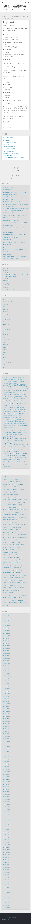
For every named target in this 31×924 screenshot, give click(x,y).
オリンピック (10, 425)
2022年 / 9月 (6, 703)
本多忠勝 (14, 602)
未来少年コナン (15, 415)
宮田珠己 (9, 466)
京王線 (7, 430)
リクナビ (12, 464)
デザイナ (5, 387)
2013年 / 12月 (6, 897)
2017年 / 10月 (6, 822)
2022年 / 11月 (6, 698)
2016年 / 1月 (6, 854)
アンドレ (5, 502)
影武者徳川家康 (6, 392)
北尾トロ (4, 421)
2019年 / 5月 (6, 802)
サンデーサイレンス (17, 428)
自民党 (20, 415)
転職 (4, 306)
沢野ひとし (5, 427)
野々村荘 (5, 547)
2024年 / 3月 (6, 658)
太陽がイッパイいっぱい (8, 479)
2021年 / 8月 (6, 736)
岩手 (15, 522)
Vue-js (11, 377)
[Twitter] (25, 2)
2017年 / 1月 (6, 832)
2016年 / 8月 (6, 842)
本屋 (4, 342)
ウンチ (4, 512)
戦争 (26, 387)
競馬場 (20, 417)
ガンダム (13, 542)
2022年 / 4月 (6, 716)
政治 (4, 367)
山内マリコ (18, 400)
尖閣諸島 (19, 377)
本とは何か (5, 529)
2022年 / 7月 (6, 708)
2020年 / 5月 (6, 771)
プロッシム (5, 482)
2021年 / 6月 (6, 741)
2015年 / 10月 (6, 862)
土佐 (18, 524)
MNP (9, 440)
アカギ (23, 502)
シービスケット (6, 514)
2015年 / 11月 (6, 859)
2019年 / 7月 (6, 797)
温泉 (21, 434)
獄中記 (4, 334)
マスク (20, 453)
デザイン (19, 542)
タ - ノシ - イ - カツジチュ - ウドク (15, 9)
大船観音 (23, 524)
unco (21, 457)
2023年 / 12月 (6, 666)
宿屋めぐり (5, 394)
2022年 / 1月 (6, 723)
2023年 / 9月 (6, 673)
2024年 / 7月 (6, 650)
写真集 (4, 352)
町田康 (24, 457)
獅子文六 (20, 585)
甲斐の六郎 (18, 482)
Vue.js (21, 484)
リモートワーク (7, 127)
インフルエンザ (6, 403)
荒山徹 (24, 423)
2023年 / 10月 (6, 671)
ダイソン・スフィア (17, 590)
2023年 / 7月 (6, 678)
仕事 (4, 304)
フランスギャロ (10, 394)
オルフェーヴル (6, 463)
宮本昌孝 (9, 448)
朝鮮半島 (19, 394)
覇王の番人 (21, 463)
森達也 (4, 430)
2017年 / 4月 (6, 827)
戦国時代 (16, 451)
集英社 (26, 407)
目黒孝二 (4, 423)
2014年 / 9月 (6, 885)
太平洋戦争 (5, 425)
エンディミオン (6, 419)
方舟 (11, 449)
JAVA (22, 461)
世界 (24, 461)
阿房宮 (20, 504)
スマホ (17, 390)
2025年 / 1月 (6, 635)
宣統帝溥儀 (23, 534)
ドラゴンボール (6, 489)
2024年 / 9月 (6, 645)
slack (8, 453)
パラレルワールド (7, 545)
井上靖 (22, 400)
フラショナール (25, 444)
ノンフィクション (7, 311)
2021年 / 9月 (6, 734)
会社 (13, 417)
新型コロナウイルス (7, 461)
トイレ (17, 413)
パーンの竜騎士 (6, 383)
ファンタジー (6, 327)
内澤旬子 (10, 388)
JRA (13, 396)
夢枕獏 (18, 459)
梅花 (4, 504)
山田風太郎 (18, 570)
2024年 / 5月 (6, 653)
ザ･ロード (16, 534)
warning (23, 421)
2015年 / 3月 (6, 872)
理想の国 (11, 427)
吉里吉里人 (11, 409)
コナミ (10, 487)
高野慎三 (9, 504)
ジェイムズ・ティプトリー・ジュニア (12, 595)
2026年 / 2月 (6, 618)
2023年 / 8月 (6, 676)
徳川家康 (9, 423)
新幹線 (12, 570)
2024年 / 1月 (6, 663)
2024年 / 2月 (6, 661)
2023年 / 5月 (6, 683)
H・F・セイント (6, 600)
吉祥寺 (23, 455)
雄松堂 (4, 517)
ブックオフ (6, 451)
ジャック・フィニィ (7, 534)
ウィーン (11, 587)
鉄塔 (15, 585)
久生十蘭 (4, 396)
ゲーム (4, 455)
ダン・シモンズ (12, 453)
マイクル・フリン (21, 582)
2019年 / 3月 (6, 807)
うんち (4, 449)
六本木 (9, 405)
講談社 (4, 390)
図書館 (4, 347)
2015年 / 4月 (6, 870)
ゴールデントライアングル (8, 428)
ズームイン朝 (6, 605)
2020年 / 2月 (6, 779)
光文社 (13, 565)
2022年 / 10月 (6, 701)
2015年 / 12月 (6, 857)
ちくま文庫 (14, 381)
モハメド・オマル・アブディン (17, 552)
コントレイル (17, 457)
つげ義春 (16, 396)
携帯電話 (21, 409)
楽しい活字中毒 (15, 6)
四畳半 (7, 409)
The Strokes (12, 555)
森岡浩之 (10, 392)
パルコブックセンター (10, 457)
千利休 (14, 461)
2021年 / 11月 (6, 728)
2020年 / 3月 (6, 776)
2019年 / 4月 (6, 804)
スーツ (16, 405)
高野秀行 (14, 449)
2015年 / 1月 (6, 877)
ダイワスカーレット (21, 427)
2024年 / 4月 (6, 655)
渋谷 (25, 404)
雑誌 (4, 349)
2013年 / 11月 (6, 900)
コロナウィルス (21, 396)
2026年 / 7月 (6, 615)
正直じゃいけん (6, 602)
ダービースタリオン (6, 464)
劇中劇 (20, 438)
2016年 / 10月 (6, 839)
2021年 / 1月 (6, 754)
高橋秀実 (20, 392)
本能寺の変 (21, 413)
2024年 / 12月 (6, 638)
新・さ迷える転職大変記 (17, 385)
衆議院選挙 (5, 466)
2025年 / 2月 (6, 633)
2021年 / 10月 (6, 731)
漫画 (4, 332)
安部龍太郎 (14, 459)
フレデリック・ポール (8, 509)
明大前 (4, 409)
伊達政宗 (15, 504)
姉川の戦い (23, 398)
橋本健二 (15, 387)
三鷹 (26, 464)
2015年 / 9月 (6, 864)
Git (9, 582)
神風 (16, 587)
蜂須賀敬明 (5, 405)
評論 (4, 364)
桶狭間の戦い (19, 423)
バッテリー (5, 415)
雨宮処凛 (22, 537)
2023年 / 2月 (6, 691)
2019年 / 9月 (6, 791)
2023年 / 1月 (6, 693)
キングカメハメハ (6, 407)
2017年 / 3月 (6, 829)
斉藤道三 (5, 577)
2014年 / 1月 (6, 895)
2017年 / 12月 (6, 817)
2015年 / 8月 (6, 867)
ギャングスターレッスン (14, 527)
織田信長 (12, 403)
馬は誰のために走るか (8, 494)
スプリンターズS (6, 434)
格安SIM (12, 446)
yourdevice (20, 600)
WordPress (24, 405)
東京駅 (13, 582)
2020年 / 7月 (6, 766)
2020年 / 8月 (6, 764)
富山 (7, 390)
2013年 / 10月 (6, 902)
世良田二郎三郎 (20, 449)
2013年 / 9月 (6, 905)
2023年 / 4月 (6, 686)
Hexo (17, 455)
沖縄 (20, 421)
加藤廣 (19, 440)
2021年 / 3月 (6, 749)
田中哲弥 (5, 562)
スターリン (24, 411)
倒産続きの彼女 (6, 492)
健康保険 (20, 560)
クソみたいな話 (8, 18)
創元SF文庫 (14, 411)
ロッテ (19, 499)
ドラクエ (4, 453)
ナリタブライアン (6, 377)
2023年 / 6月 (6, 681)
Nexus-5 (24, 425)
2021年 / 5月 (6, 744)
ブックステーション (6, 446)
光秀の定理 (12, 434)
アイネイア (5, 440)
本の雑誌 (15, 421)
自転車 (17, 401)
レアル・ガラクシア (13, 484)
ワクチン (18, 398)
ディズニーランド (17, 562)
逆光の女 (15, 507)
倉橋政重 (5, 540)
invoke (19, 575)
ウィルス (11, 540)
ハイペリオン (10, 398)
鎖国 (10, 562)
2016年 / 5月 (6, 847)
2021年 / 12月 (6, 726)
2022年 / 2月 (6, 721)
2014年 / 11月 (6, 882)
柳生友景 (19, 557)
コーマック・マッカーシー (9, 524)
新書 (4, 337)
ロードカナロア (6, 432)
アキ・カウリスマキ (7, 522)
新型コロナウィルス (11, 438)
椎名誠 (4, 398)
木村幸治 (5, 560)
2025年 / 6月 (6, 623)
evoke (16, 540)
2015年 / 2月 (6, 875)
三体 (23, 392)
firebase (26, 428)
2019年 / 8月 (6, 794)
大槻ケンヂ (18, 461)
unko (23, 428)
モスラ (16, 509)
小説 (4, 317)
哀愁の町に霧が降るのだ (7, 411)
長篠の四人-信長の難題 (7, 417)
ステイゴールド (6, 388)
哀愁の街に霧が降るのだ (8, 537)
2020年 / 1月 (6, 781)
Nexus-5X (14, 379)
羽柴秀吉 (11, 407)
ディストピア (6, 570)
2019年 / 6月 (6, 799)
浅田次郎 (12, 405)
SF (3, 322)
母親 (17, 497)
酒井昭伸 (9, 413)
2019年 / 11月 (6, 786)
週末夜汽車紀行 (6, 565)
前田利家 (12, 482)
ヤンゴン (5, 592)
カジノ (23, 451)
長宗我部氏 (11, 502)
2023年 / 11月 (6, 668)
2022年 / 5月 (6, 713)
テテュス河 (10, 415)
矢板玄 (24, 575)
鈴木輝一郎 (9, 396)
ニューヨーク (17, 430)
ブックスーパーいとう (10, 455)
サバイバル (20, 446)
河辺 (17, 444)
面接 (13, 413)
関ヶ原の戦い (5, 385)
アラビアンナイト (21, 387)
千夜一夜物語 (22, 430)
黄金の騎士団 (6, 532)
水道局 (24, 499)
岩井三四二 (25, 409)
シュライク (5, 381)
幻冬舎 (25, 453)
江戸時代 (16, 417)
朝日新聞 (16, 463)
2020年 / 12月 (6, 756)
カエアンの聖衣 (6, 442)
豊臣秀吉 (20, 379)
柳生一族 (13, 448)
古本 (20, 451)
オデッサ (5, 580)
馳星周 (16, 446)
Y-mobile (16, 409)
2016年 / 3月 (6, 849)
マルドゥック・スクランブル (8, 401)
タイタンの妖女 (6, 519)
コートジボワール (7, 590)
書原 (8, 427)
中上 (9, 499)
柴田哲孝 (14, 514)
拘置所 (24, 446)
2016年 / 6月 (6, 844)
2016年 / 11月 (6, 837)
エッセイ (5, 339)
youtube (12, 451)
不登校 (16, 434)
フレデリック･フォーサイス (9, 597)
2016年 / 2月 (6, 852)
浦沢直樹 (5, 484)
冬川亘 (4, 477)
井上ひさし (10, 390)
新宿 (27, 388)
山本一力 (7, 449)
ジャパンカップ (12, 442)
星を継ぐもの (13, 575)
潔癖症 (20, 455)
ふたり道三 (24, 377)
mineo (16, 440)
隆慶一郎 (10, 432)
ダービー (12, 440)
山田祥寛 (11, 577)
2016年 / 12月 (6, 834)
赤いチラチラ (6, 362)
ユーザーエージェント (8, 567)
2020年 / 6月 (6, 769)
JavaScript (26, 394)
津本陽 (21, 390)
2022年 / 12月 (6, 696)
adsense (25, 401)
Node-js (4, 400)
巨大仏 (23, 419)
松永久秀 (21, 401)
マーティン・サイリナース (20, 464)
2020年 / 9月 (6, 761)
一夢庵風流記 (18, 425)
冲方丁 (15, 427)
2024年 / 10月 (6, 643)
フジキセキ (25, 448)
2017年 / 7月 (6, 824)
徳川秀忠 (22, 440)
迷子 (6, 413)
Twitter (15, 394)
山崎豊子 (5, 582)
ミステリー (5, 329)
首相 (14, 425)
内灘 (20, 419)
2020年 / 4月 (6, 774)
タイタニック (23, 509)
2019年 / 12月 (6, 784)
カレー (4, 354)
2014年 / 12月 (6, 880)
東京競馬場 (9, 421)
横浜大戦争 (15, 377)
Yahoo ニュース (20, 479)
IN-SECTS (14, 423)
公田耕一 (5, 487)
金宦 (10, 507)
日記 (4, 299)
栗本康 (15, 580)
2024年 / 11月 (6, 640)
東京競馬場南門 (21, 381)
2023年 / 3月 (6, 688)
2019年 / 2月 (6, 809)
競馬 (4, 309)
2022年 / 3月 (6, 718)
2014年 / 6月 (6, 892)
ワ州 (23, 383)
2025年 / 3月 (6, 630)
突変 (14, 390)
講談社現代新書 (6, 572)
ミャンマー (23, 388)
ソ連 (18, 419)
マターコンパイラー (15, 532)
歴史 (4, 314)
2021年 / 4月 (6, 746)
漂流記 (4, 344)
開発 (4, 413)
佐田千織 (14, 600)
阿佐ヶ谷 (21, 577)
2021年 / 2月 (6, 751)
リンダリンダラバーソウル (19, 407)
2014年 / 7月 (6, 890)
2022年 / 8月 (6, 706)
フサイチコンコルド (13, 547)
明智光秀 (15, 432)
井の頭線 (9, 381)
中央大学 (11, 592)
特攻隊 (22, 545)
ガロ (22, 394)
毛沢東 (17, 545)
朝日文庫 (19, 432)
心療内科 (24, 438)
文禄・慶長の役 (19, 448)
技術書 (4, 357)
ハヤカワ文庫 (19, 404)
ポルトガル (5, 448)
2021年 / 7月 (6, 739)
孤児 (15, 401)
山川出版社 (22, 540)
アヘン (4, 457)
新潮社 (20, 444)
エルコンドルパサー (17, 388)
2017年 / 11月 (6, 819)
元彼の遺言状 (24, 432)
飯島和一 (5, 587)
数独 (13, 430)
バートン (19, 565)
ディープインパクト (10, 400)
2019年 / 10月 (6, 789)
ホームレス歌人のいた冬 (8, 497)
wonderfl (5, 527)
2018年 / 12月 (6, 814)
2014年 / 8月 (6, 887)
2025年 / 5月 (6, 625)
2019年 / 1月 (6, 812)
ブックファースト (13, 419)
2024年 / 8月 (6, 648)
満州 (18, 434)
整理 (16, 494)
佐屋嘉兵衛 (5, 552)
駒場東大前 (7, 379)
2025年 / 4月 (6, 628)
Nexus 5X (22, 497)
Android (5, 324)
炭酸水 (4, 499)
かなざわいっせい (6, 436)
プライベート (11, 463)
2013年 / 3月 (6, 907)
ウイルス (5, 507)
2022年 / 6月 (6, 711)
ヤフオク (20, 383)
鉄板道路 (18, 502)
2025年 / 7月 (6, 620)
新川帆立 (19, 405)
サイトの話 (5, 319)
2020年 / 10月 (6, 759)
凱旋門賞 (11, 383)
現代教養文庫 (12, 436)
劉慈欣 (17, 453)
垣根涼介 (5, 459)
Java (26, 396)
